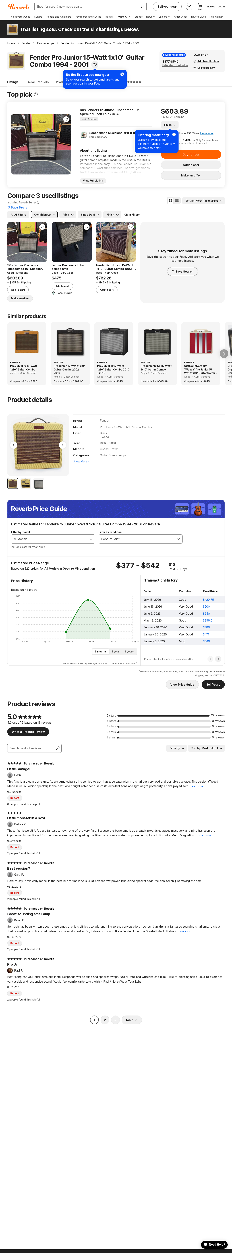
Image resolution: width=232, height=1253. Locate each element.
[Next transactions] (218, 659)
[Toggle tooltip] (36, 94)
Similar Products (37, 82)
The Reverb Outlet (19, 16)
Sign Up (211, 6)
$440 (206, 641)
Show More (80, 461)
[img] (131, 132)
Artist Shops (181, 16)
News (149, 16)
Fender (104, 420)
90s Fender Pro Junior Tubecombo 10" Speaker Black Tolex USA (109, 112)
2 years (129, 651)
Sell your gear (167, 6)
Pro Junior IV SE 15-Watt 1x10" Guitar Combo (156, 367)
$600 (206, 606)
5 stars (111, 715)
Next (129, 1020)
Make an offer (191, 175)
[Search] (142, 6)
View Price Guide (182, 684)
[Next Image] (62, 445)
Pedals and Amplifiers (59, 16)
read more (197, 786)
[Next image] (66, 144)
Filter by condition (110, 532)
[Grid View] (170, 201)
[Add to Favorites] (94, 64)
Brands (139, 16)
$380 (206, 627)
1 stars (111, 737)
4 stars (111, 721)
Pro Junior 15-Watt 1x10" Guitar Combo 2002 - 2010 (69, 369)
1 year (115, 651)
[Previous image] (16, 144)
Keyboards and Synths (88, 16)
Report (14, 797)
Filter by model (20, 532)
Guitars (38, 16)
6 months (101, 651)
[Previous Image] (13, 445)
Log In (221, 6)
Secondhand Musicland (106, 133)
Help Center (216, 16)
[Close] (122, 74)
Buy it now (191, 154)
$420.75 (208, 599)
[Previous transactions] (210, 659)
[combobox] (49, 539)
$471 (206, 634)
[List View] (177, 201)
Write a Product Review (28, 732)
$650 (206, 613)
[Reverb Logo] (18, 6)
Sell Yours (213, 684)
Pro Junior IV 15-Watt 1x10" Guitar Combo (23, 367)
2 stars (111, 732)
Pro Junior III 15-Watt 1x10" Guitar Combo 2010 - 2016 (113, 369)
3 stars (111, 726)
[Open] (91, 539)
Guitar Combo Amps (113, 455)
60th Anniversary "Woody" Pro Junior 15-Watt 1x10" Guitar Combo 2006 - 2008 (200, 369)
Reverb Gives (198, 16)
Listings (12, 82)
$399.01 (208, 620)
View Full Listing (93, 180)
